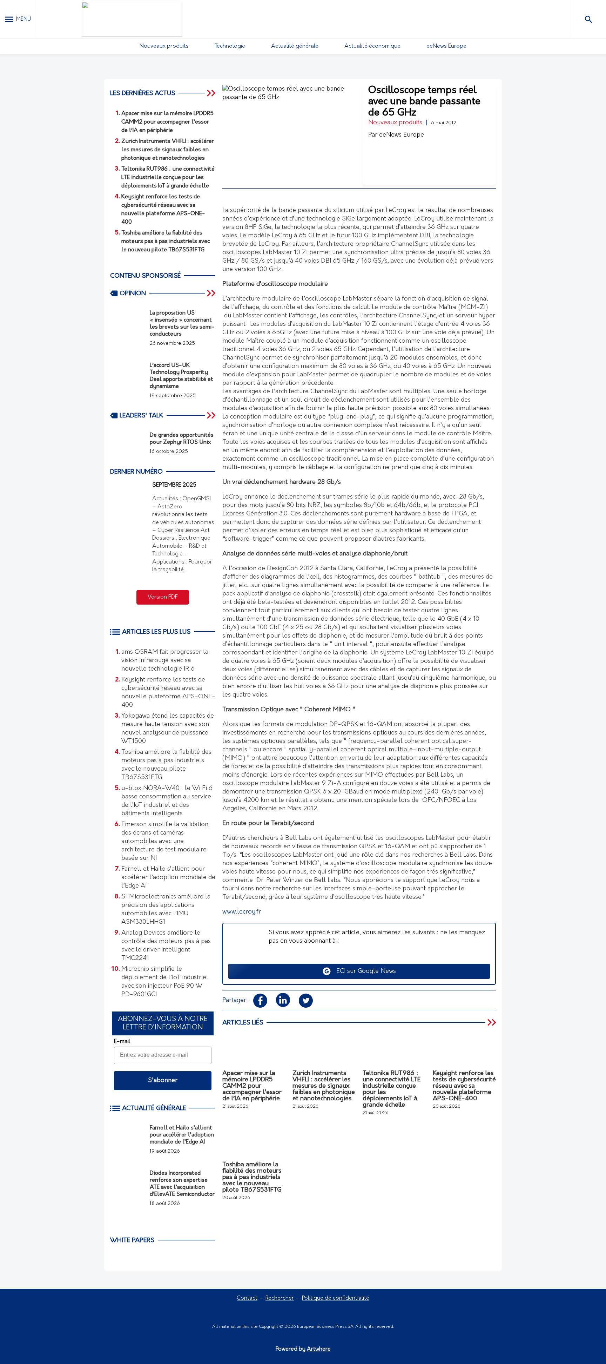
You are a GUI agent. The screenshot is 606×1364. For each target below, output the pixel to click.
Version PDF (163, 597)
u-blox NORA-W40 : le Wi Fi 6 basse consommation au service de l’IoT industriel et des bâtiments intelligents (167, 801)
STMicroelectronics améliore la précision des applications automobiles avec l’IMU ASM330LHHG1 (165, 909)
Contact (247, 1298)
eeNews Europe (446, 46)
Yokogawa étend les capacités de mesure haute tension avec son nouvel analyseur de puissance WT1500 (167, 729)
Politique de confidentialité (335, 1298)
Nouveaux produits (164, 46)
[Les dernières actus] (212, 93)
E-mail (122, 1042)
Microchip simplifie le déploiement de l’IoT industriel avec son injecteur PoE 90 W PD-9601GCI (164, 982)
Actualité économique (372, 46)
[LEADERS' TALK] (212, 415)
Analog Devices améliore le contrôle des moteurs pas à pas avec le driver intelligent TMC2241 (166, 946)
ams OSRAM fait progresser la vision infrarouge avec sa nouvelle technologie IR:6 (164, 660)
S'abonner (162, 1081)
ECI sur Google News (363, 971)
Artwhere (319, 1349)
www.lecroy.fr (241, 912)
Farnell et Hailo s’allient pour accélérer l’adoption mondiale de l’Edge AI (168, 877)
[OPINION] (212, 293)
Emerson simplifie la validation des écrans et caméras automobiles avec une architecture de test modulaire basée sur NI (164, 842)
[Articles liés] (492, 1022)
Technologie (230, 46)
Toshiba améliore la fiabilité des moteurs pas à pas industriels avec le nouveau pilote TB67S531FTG (166, 765)
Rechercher (279, 1298)
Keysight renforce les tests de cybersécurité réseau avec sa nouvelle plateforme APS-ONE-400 (168, 693)
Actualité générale (294, 46)
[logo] (132, 19)
